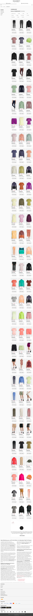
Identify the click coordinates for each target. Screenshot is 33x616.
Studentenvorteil (3, 594)
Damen (1, 6)
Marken (4, 6)
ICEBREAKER (8, 6)
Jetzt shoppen (14, 32)
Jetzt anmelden (22, 535)
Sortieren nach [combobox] (13, 13)
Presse (1, 587)
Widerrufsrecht (3, 593)
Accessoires (2, 12)
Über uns (2, 585)
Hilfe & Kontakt (3, 591)
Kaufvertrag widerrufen (4, 595)
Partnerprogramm (3, 592)
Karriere (2, 586)
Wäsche (2, 13)
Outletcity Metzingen (16, 1)
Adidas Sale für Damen (21, 580)
